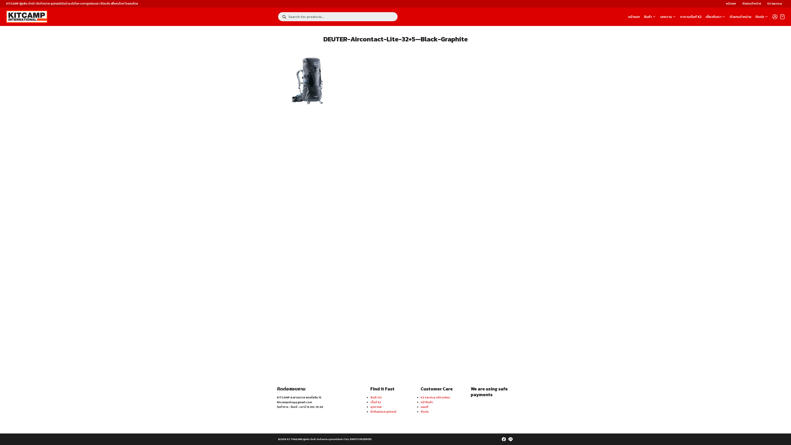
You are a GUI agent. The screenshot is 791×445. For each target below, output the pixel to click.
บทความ (666, 16)
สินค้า (648, 16)
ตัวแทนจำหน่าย (751, 3)
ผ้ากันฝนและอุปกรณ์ (383, 411)
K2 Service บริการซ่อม (435, 397)
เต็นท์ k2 (375, 402)
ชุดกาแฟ (375, 407)
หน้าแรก (731, 3)
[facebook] (503, 439)
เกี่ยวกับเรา (713, 16)
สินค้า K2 (376, 397)
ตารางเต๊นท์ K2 (691, 16)
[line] (510, 439)
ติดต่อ (759, 16)
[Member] (774, 16)
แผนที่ (424, 407)
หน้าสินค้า (427, 402)
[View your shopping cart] (782, 16)
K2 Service (774, 3)
